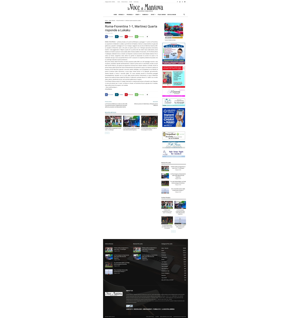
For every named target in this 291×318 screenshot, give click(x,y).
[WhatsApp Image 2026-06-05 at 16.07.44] (173, 40)
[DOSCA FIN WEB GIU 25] (173, 64)
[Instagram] (180, 2)
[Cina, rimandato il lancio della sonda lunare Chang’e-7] (165, 190)
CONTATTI (129, 309)
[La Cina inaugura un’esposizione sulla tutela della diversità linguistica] (131, 121)
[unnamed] (173, 157)
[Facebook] (177, 2)
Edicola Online (171, 14)
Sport (153, 14)
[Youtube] (185, 2)
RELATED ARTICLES (110, 112)
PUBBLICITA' (157, 309)
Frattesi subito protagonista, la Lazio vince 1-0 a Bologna (167, 211)
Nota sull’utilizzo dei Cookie (166, 316)
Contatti (130, 1)
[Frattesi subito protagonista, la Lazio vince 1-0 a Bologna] (113, 121)
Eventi (137, 14)
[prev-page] (106, 133)
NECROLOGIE (138, 309)
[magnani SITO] (173, 96)
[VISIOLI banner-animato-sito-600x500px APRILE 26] (173, 126)
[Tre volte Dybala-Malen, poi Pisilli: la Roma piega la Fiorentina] (149, 121)
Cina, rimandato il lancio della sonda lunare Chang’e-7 (180, 227)
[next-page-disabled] (108, 133)
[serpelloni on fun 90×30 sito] (173, 139)
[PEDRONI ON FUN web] (173, 105)
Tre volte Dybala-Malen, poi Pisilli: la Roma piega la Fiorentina (167, 227)
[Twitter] (182, 2)
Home (119, 1)
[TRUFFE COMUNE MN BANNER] (173, 87)
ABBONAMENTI (147, 309)
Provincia (129, 14)
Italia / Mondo (162, 14)
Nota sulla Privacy (150, 316)
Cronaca (121, 14)
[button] (184, 14)
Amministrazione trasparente (179, 316)
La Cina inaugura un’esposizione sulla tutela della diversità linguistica (178, 175)
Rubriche (145, 14)
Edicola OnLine (124, 1)
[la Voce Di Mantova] (145, 8)
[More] (147, 36)
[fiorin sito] (173, 148)
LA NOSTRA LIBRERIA (168, 309)
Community (136, 1)
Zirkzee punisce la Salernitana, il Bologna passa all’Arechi (146, 104)
